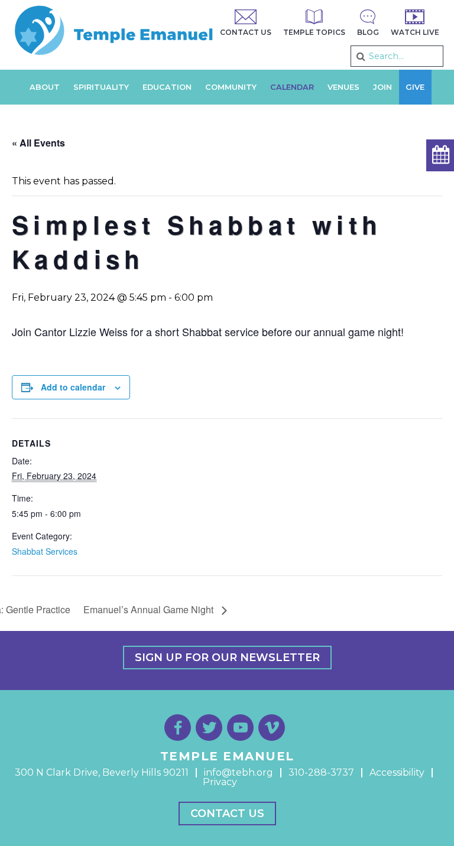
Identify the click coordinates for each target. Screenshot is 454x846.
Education (167, 87)
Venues (343, 87)
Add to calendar (73, 387)
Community (231, 87)
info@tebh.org (238, 772)
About (45, 87)
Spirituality (101, 87)
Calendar (292, 87)
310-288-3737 (321, 772)
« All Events (38, 142)
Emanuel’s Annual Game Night (149, 609)
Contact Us (227, 813)
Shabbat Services (44, 551)
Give (415, 87)
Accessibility (396, 772)
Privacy (220, 782)
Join (382, 87)
